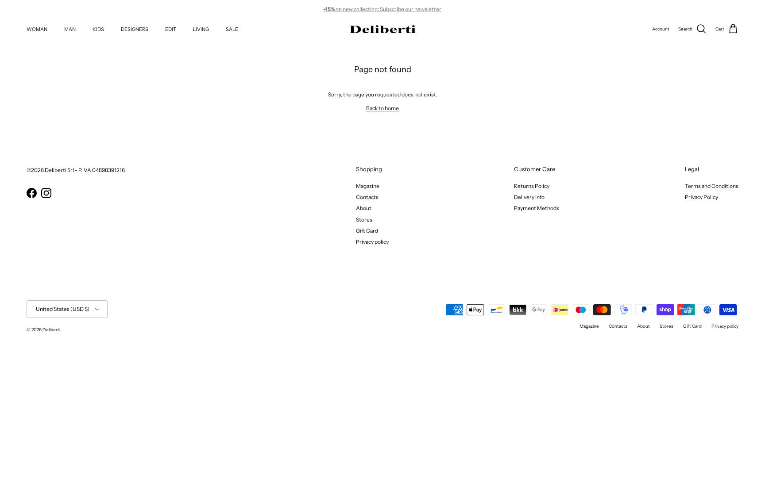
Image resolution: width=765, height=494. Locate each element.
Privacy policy (372, 241)
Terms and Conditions (711, 186)
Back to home (382, 108)
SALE (232, 29)
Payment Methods (536, 208)
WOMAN (37, 29)
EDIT (170, 29)
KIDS (98, 29)
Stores (364, 219)
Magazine (367, 186)
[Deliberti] (382, 29)
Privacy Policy (701, 197)
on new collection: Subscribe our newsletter (382, 8)
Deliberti (51, 330)
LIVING (201, 29)
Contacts (367, 197)
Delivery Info (529, 197)
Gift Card (367, 230)
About (363, 208)
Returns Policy (531, 186)
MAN (70, 29)
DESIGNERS (134, 29)
